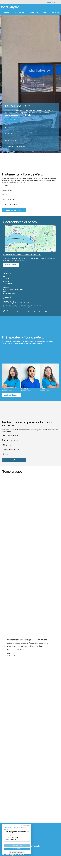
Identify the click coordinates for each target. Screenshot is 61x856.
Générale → (7, 190)
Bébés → (6, 185)
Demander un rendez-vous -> (16, 146)
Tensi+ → (6, 445)
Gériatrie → (7, 195)
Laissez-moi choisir (17, 845)
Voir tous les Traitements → (14, 210)
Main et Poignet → (9, 204)
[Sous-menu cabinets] (9, 12)
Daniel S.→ (25, 389)
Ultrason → (7, 454)
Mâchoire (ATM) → (10, 199)
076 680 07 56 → (8, 283)
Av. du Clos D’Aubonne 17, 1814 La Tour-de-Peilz (22, 255)
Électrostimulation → (12, 435)
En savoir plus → (13, 120)
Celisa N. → (6, 389)
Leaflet (54, 251)
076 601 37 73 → (8, 278)
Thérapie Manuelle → (12, 449)
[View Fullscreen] (7, 227)
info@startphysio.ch (9, 293)
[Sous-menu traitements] (24, 12)
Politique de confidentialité (9, 842)
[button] (30, 238)
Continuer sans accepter (25, 825)
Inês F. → (43, 389)
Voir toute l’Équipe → (11, 395)
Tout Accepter (16, 849)
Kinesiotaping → (10, 440)
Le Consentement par (16, 852)
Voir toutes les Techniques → (13, 460)
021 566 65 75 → (8, 274)
